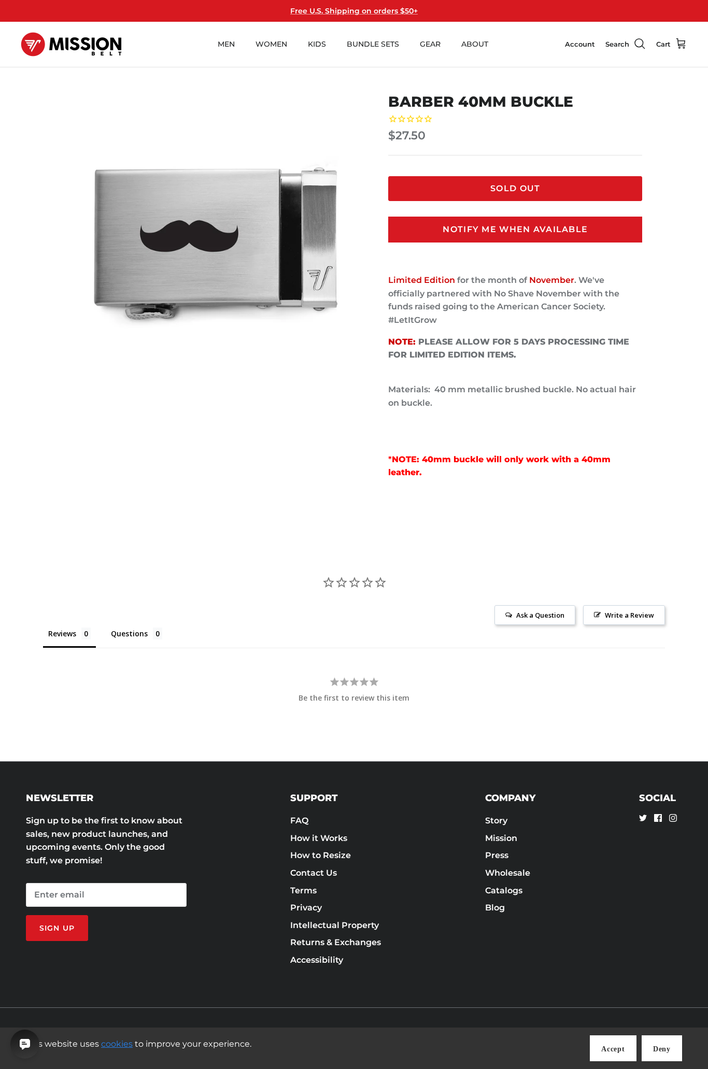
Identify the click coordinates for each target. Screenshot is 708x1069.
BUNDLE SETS (373, 44)
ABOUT (474, 44)
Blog (495, 908)
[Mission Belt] (71, 44)
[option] (216, 243)
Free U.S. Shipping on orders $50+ (354, 11)
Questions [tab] (129, 633)
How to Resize (320, 855)
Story (496, 820)
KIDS (317, 44)
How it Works (318, 838)
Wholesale (507, 873)
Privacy (306, 908)
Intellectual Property (334, 925)
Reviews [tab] (62, 633)
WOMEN (271, 44)
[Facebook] (658, 818)
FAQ (299, 820)
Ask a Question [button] (540, 615)
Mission (501, 838)
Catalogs (503, 890)
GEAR (430, 44)
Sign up (57, 928)
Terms (303, 890)
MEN (226, 44)
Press (496, 855)
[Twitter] (643, 818)
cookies (117, 1044)
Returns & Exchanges (335, 942)
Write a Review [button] (629, 615)
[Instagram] (673, 818)
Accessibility (316, 960)
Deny (662, 1049)
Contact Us (313, 873)
